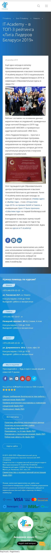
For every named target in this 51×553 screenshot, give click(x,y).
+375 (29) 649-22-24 (13, 343)
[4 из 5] (12, 390)
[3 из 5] (9, 390)
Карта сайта (12, 446)
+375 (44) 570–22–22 (13, 290)
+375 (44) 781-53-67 (13, 316)
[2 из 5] (6, 390)
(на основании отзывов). (23, 387)
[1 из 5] (4, 390)
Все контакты (13, 417)
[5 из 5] (15, 390)
